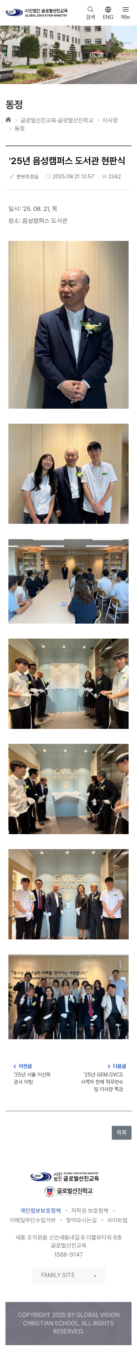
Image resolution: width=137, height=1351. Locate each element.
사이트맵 (117, 1220)
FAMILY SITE (58, 1275)
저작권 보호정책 (90, 1210)
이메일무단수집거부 (33, 1220)
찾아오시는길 (81, 1220)
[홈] (8, 119)
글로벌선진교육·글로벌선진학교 (57, 120)
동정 (20, 128)
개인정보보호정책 (40, 1210)
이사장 (110, 120)
